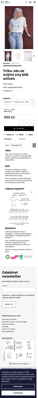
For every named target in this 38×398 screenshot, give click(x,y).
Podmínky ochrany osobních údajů (14, 322)
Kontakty (5, 327)
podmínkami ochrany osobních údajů (18, 296)
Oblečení (22, 139)
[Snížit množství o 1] (21, 122)
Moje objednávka (8, 331)
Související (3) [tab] (16, 145)
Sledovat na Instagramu (20, 364)
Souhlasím (18, 393)
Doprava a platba (8, 324)
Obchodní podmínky (9, 319)
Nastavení (18, 386)
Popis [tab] (7, 145)
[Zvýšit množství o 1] (31, 122)
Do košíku (20, 128)
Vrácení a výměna (8, 329)
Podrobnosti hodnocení (12, 66)
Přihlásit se (9, 304)
